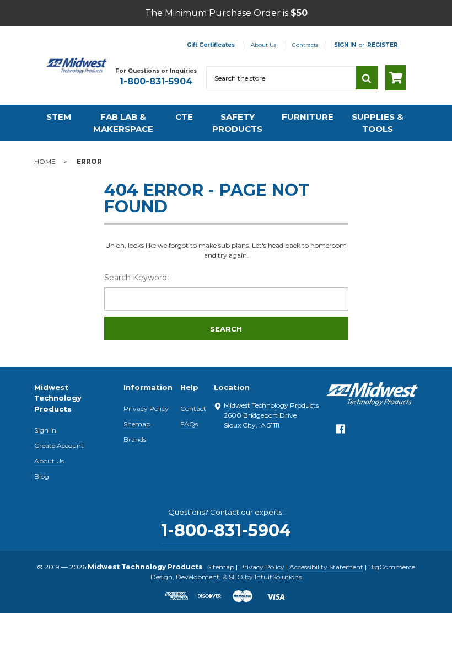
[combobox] (281, 77)
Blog (41, 476)
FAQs (189, 424)
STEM (58, 116)
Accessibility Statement (326, 567)
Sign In (45, 430)
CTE (184, 116)
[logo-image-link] (76, 65)
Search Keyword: (136, 277)
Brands (134, 439)
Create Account (59, 445)
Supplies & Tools (377, 123)
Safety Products (237, 123)
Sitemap (136, 424)
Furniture (307, 116)
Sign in (345, 45)
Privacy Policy (146, 408)
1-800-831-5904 (156, 81)
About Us (263, 45)
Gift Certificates (211, 45)
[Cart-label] (395, 77)
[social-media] (340, 432)
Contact (193, 408)
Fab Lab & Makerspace (123, 123)
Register (382, 45)
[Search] (367, 77)
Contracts (305, 45)
